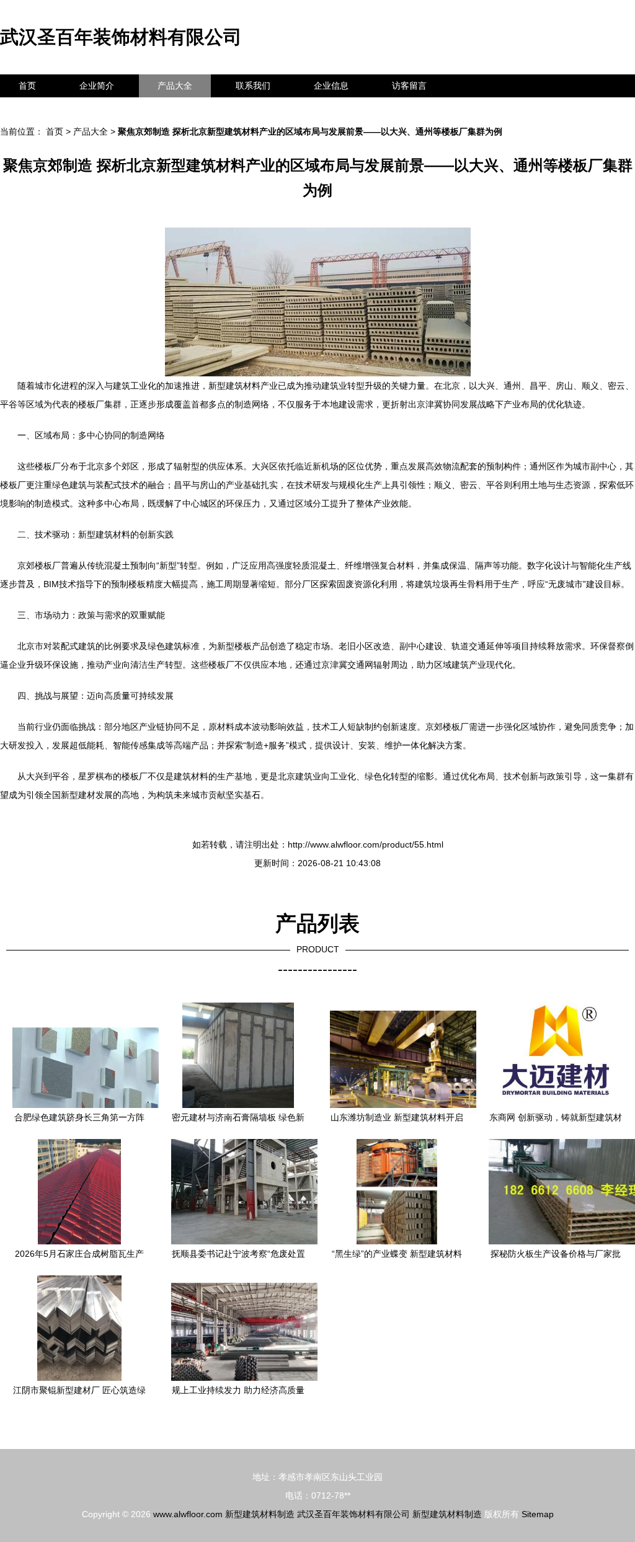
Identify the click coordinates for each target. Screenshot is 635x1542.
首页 (27, 86)
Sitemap (538, 1514)
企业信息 (331, 86)
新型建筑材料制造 (260, 1514)
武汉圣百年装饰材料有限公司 (121, 37)
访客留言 (409, 86)
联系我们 (253, 86)
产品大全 (175, 86)
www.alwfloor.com (188, 1514)
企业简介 (96, 86)
